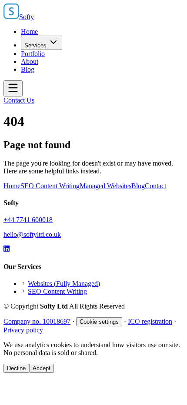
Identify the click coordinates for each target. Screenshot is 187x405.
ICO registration (150, 321)
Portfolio (33, 53)
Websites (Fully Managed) (64, 283)
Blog (27, 69)
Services (35, 45)
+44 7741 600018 (28, 219)
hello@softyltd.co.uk (32, 234)
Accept (41, 368)
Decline (16, 368)
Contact (155, 185)
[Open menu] (13, 88)
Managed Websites (105, 185)
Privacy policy (23, 330)
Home (29, 31)
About (29, 61)
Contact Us (18, 100)
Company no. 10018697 (36, 321)
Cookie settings (99, 322)
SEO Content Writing (50, 185)
